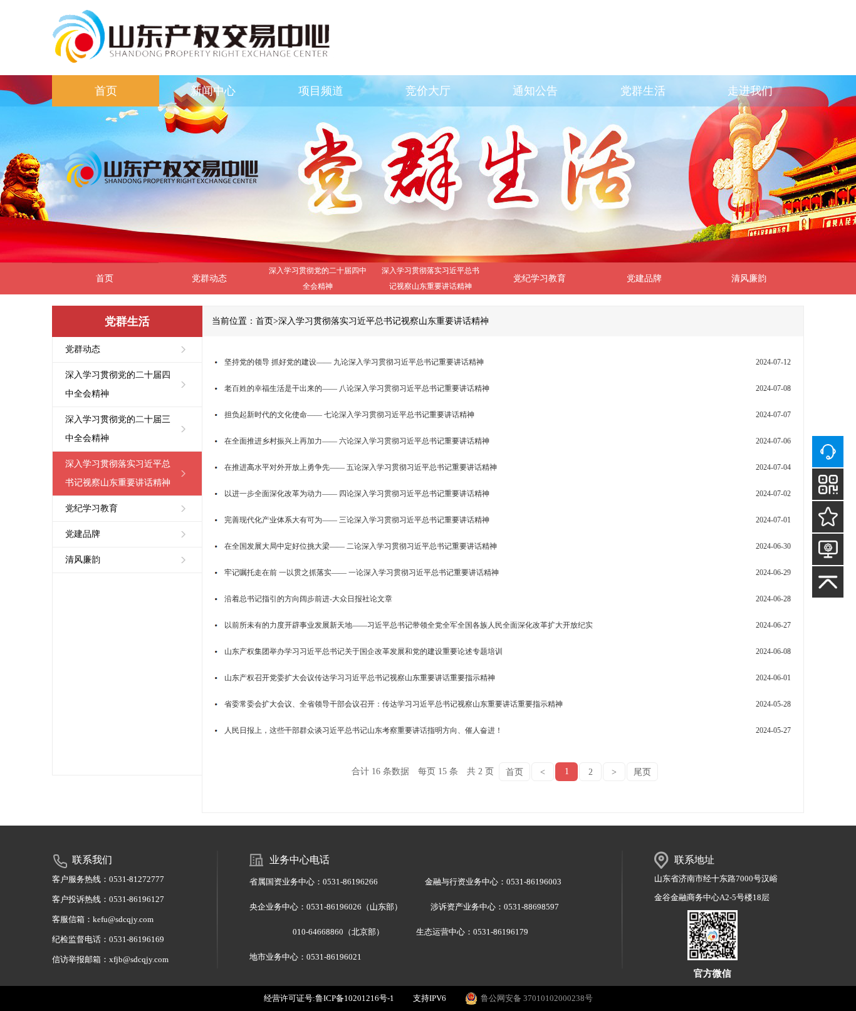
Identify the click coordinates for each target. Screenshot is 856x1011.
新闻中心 (213, 91)
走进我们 (750, 91)
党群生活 (642, 91)
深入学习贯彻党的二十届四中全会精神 (318, 278)
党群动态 (209, 278)
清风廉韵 (748, 278)
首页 (106, 91)
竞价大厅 (428, 91)
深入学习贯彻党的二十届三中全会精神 (117, 429)
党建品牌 (644, 278)
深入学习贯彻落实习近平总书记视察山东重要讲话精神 (430, 278)
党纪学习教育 (539, 278)
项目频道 (320, 91)
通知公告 (535, 91)
